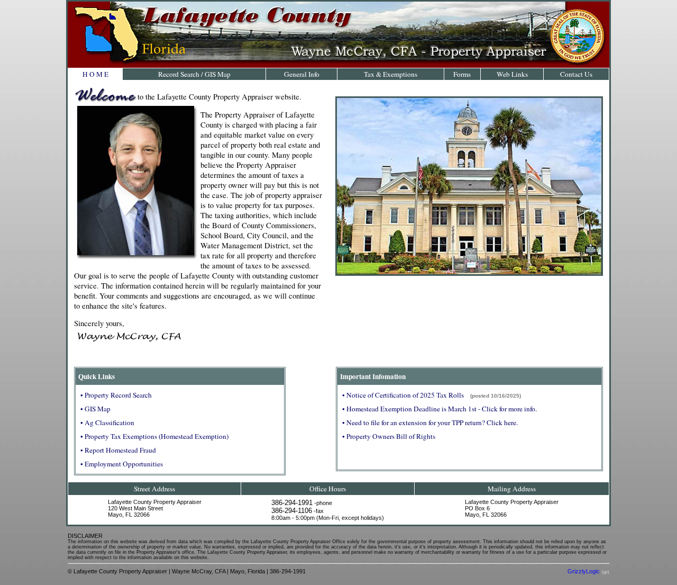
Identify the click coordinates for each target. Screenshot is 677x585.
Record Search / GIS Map (194, 74)
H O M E (95, 74)
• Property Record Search (116, 395)
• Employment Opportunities (121, 464)
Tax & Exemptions (390, 74)
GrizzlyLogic (584, 571)
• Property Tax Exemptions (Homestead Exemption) (154, 436)
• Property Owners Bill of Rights (388, 436)
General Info (301, 74)
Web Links (512, 74)
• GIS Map (95, 408)
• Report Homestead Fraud (118, 450)
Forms (462, 74)
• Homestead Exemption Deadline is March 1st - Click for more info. (439, 408)
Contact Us (576, 74)
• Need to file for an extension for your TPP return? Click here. (430, 422)
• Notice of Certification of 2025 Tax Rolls (403, 395)
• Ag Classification (107, 422)
